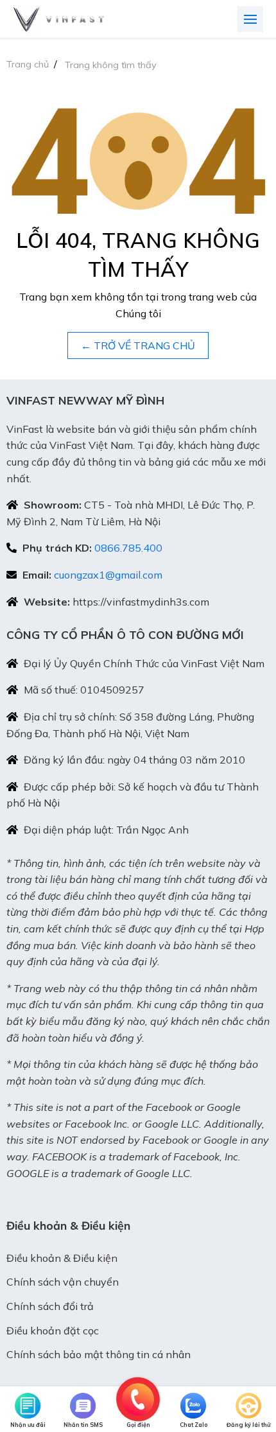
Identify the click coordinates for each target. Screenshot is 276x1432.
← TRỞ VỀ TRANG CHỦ (138, 345)
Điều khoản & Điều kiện (61, 1258)
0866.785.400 (128, 547)
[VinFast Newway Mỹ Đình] (58, 19)
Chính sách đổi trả (50, 1306)
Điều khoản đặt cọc (52, 1330)
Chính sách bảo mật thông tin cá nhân (98, 1354)
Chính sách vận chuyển (62, 1281)
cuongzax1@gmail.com (108, 574)
